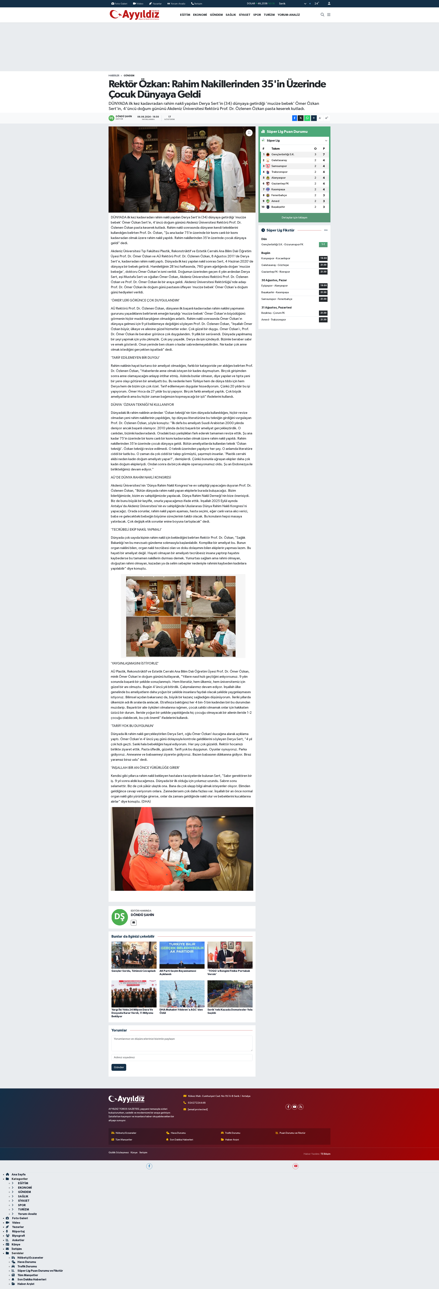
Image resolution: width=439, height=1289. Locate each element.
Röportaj (18, 1231)
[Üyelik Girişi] (327, 3)
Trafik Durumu (232, 1133)
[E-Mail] (134, 923)
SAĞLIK (231, 14)
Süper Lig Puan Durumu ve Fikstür (40, 1270)
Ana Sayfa (19, 1174)
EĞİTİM (185, 14)
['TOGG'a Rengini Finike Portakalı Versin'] (230, 955)
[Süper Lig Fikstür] (326, 230)
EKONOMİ (200, 14)
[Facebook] (288, 1107)
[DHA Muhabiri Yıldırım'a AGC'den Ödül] (182, 993)
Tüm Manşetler (123, 1139)
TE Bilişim (325, 1154)
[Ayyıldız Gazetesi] (135, 15)
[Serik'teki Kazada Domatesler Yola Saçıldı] (230, 993)
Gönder (119, 1067)
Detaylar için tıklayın (294, 217)
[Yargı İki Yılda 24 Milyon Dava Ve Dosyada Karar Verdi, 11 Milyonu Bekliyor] (134, 993)
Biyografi (18, 1235)
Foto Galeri (121, 3)
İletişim (198, 3)
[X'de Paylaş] (301, 118)
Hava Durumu (178, 1133)
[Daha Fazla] (314, 118)
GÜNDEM (216, 14)
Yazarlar (157, 3)
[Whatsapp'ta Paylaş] (307, 118)
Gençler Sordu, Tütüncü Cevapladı (133, 971)
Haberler (114, 75)
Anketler (18, 1240)
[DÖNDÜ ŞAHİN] (119, 917)
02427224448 (197, 1102)
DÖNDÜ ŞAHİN (142, 915)
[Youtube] (294, 1107)
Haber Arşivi (232, 1139)
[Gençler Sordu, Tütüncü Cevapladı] (134, 955)
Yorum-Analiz (178, 3)
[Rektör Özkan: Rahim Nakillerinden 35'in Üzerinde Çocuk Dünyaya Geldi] (182, 169)
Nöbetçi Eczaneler (126, 1133)
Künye (134, 1152)
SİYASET (244, 14)
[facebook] (149, 1166)
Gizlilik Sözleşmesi (119, 1152)
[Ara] (322, 15)
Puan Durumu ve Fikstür (292, 1133)
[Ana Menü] (328, 15)
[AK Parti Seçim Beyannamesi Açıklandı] (182, 955)
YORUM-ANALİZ (289, 14)
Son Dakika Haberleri (181, 1139)
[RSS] (301, 1107)
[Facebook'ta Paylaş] (294, 118)
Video (140, 3)
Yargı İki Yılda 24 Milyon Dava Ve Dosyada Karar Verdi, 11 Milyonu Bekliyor (132, 1013)
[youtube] (296, 1166)
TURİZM (269, 14)
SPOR (257, 14)
